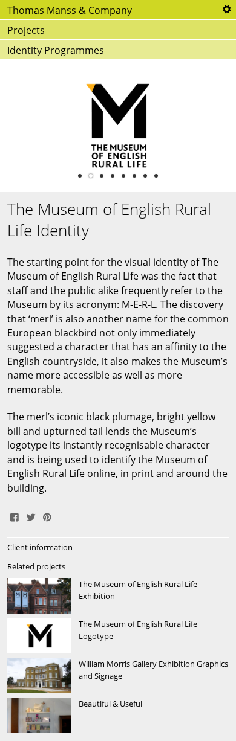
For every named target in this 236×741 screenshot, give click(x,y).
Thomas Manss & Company (69, 10)
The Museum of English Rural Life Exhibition (118, 596)
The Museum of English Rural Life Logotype (118, 636)
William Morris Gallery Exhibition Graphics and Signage (118, 675)
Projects (26, 30)
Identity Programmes (55, 50)
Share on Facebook (14, 515)
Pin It (47, 515)
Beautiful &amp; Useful (118, 715)
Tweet (31, 515)
